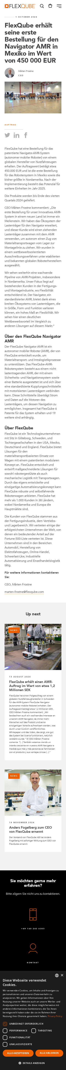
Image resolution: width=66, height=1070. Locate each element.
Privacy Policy (55, 1016)
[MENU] (57, 6)
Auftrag (10, 125)
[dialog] (33, 1020)
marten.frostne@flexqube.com (24, 592)
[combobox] (57, 975)
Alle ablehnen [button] (49, 1052)
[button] (41, 6)
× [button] (61, 975)
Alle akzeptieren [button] (18, 1053)
